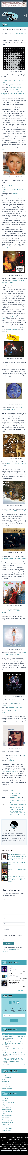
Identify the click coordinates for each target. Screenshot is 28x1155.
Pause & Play (4, 1085)
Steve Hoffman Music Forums (9, 1087)
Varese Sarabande (6, 1130)
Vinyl (17, 795)
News (11, 790)
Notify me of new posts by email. (12, 940)
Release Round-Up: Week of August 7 (12, 1049)
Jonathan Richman (15, 806)
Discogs (3, 1079)
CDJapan (14, 195)
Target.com (15, 193)
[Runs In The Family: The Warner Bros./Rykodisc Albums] (4, 983)
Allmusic (3, 1075)
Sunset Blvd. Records (6, 1128)
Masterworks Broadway (7, 1121)
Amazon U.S (12, 84)
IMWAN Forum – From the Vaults (9, 1083)
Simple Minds (18, 811)
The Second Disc (18, 33)
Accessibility (24, 1150)
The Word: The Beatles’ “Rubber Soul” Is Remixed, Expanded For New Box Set (13, 1037)
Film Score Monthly (6, 1081)
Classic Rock (13, 797)
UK (23, 971)
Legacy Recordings (6, 1117)
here (2, 149)
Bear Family (4, 1100)
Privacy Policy (16, 1150)
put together (15, 327)
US (20, 971)
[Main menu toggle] (25, 15)
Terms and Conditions (6, 1150)
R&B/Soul (22, 800)
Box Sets (12, 792)
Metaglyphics (16, 1139)
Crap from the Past (6, 1077)
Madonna (12, 807)
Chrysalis (3, 1104)
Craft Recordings (5, 1106)
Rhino (2, 1126)
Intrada (3, 1113)
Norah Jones (19, 807)
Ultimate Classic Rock (6, 1088)
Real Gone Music (5, 1124)
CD (16, 792)
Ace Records (4, 1098)
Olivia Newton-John (15, 809)
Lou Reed (23, 806)
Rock (11, 802)
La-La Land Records (6, 1115)
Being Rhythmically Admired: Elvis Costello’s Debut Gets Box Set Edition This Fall (12, 1043)
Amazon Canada (9, 86)
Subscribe (14, 1021)
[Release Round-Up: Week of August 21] (4, 871)
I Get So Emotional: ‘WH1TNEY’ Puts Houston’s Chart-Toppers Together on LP (14, 1053)
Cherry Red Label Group (7, 1102)
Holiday (12, 799)
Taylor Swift (13, 813)
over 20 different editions (9, 771)
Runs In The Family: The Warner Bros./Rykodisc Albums (17, 981)
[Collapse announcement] (25, 1)
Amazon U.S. (7, 80)
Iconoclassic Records (6, 1109)
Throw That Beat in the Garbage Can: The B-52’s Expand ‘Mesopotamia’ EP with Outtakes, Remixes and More (14, 1059)
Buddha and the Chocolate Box (16, 974)
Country (19, 797)
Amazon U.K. (14, 80)
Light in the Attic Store (15, 87)
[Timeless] (4, 969)
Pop (18, 799)
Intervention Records (6, 1111)
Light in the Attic (5, 1119)
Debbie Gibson (14, 804)
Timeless (11, 967)
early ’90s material (13, 329)
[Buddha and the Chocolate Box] (4, 976)
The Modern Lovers (20, 814)
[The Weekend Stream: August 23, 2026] (4, 864)
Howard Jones (22, 804)
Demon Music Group (6, 1107)
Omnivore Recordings (7, 1122)
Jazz (16, 799)
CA (26, 971)
